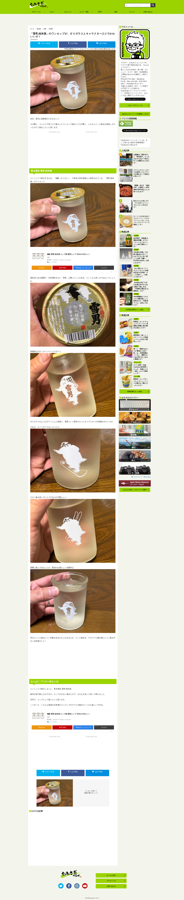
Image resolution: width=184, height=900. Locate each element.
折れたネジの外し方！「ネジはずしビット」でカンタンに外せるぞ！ (141, 204)
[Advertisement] (92, 20)
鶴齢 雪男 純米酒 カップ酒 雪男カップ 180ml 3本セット (68, 254)
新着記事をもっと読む (134, 391)
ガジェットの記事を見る (135, 405)
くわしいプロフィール (134, 105)
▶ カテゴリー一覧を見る (141, 477)
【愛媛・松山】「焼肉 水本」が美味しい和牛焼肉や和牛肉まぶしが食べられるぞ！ (141, 188)
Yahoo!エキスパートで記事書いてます (135, 114)
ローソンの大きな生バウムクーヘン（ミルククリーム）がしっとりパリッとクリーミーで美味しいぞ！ (141, 220)
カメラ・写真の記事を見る (135, 469)
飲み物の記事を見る (135, 430)
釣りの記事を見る (135, 456)
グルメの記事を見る (135, 418)
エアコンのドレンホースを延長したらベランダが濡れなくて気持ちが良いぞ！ (141, 173)
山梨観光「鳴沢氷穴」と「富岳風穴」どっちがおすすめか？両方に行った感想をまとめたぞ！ (141, 159)
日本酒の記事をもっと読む (135, 309)
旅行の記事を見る (135, 443)
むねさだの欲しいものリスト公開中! (135, 490)
